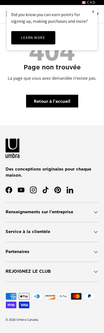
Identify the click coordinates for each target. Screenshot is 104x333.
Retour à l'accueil (52, 101)
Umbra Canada (27, 319)
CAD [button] (91, 2)
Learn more (33, 37)
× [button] (93, 11)
